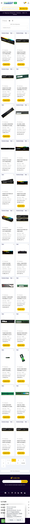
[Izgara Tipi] (9, 20)
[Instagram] (15, 493)
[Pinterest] (12, 493)
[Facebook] (5, 493)
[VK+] (24, 493)
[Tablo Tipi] (12, 20)
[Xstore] (10, 2)
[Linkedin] (18, 493)
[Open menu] (2, 3)
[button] (4, 20)
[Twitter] (9, 493)
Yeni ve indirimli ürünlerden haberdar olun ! (15, 484)
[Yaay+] (21, 493)
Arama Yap (24, 8)
